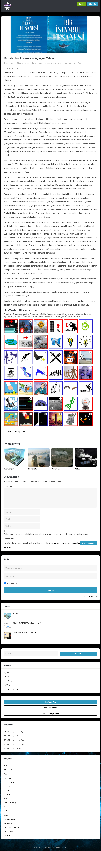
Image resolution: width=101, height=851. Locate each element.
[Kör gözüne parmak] (71, 363)
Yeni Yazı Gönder (50, 707)
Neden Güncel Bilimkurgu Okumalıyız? (24, 633)
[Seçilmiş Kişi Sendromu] (11, 394)
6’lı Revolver (55, 469)
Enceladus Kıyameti (11, 689)
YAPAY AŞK (7, 685)
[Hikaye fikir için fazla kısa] (56, 332)
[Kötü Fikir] (71, 425)
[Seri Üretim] (11, 425)
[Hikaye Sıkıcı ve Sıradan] (41, 394)
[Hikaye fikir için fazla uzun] (71, 332)
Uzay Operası (8, 831)
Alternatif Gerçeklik (10, 770)
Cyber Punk (8, 778)
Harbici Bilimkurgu (10, 802)
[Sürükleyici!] (85, 394)
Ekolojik (49, 63)
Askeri (6, 774)
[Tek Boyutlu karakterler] (71, 378)
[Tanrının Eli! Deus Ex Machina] (26, 425)
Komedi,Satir (8, 807)
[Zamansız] (26, 378)
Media (6, 815)
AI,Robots (7, 765)
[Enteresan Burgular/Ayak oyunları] (71, 409)
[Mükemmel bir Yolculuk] (11, 409)
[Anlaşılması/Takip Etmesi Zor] (41, 332)
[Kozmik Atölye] (7, 9)
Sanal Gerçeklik (9, 823)
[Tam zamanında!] (85, 332)
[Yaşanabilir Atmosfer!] (41, 409)
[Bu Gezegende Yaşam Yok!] (56, 409)
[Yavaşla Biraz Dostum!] (26, 332)
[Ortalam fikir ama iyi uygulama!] (85, 347)
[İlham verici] (56, 394)
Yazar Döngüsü (9, 469)
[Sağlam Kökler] (11, 378)
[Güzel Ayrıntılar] (56, 347)
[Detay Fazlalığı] (41, 347)
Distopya (7, 786)
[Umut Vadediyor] (41, 425)
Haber (6, 798)
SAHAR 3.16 (8, 676)
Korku (6, 811)
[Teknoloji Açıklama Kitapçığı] (41, 378)
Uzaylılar (7, 835)
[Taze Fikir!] (71, 394)
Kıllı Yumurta (32, 469)
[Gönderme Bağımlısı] (85, 363)
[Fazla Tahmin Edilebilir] (85, 409)
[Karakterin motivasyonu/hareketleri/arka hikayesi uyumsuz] (26, 394)
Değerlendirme (40, 63)
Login (81, 4)
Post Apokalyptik (10, 819)
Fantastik (55, 63)
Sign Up (92, 4)
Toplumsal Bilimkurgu (67, 63)
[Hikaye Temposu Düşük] (11, 332)
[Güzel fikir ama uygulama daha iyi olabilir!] (71, 347)
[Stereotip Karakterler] (85, 378)
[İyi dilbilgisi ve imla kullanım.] (26, 363)
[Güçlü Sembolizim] (56, 363)
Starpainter (10, 63)
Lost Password (91, 596)
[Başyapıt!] (56, 425)
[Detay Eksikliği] (26, 347)
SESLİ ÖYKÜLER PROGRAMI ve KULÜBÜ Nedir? (27, 623)
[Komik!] (41, 363)
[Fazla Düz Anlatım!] (26, 409)
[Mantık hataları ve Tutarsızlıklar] (11, 347)
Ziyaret (6, 672)
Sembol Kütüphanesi (17, 431)
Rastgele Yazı (50, 701)
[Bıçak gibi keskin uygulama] (11, 363)
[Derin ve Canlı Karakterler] (56, 378)
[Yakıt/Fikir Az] (85, 425)
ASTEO (77, 469)
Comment (8, 486)
